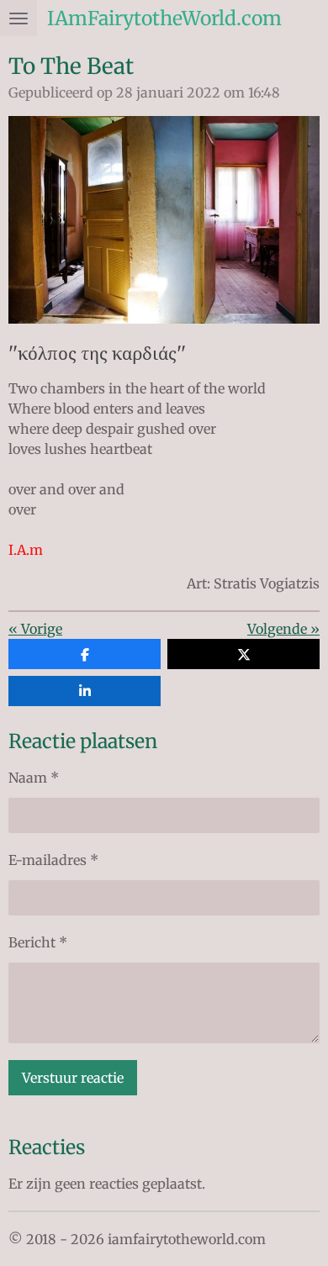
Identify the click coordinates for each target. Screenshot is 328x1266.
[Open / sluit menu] (18, 18)
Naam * (33, 777)
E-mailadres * (53, 860)
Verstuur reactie (73, 1077)
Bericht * (37, 942)
